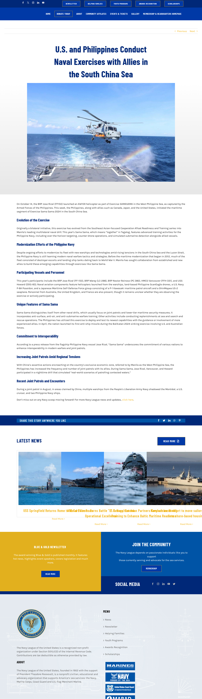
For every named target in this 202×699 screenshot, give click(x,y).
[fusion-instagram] (158, 584)
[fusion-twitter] (174, 584)
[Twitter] (164, 420)
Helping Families (114, 633)
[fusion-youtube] (169, 584)
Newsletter (111, 626)
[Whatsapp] (174, 420)
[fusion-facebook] (153, 584)
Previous (182, 31)
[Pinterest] (179, 420)
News (108, 619)
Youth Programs (114, 640)
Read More (57, 518)
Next (192, 31)
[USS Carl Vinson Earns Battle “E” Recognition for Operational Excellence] (101, 478)
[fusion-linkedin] (163, 584)
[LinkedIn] (169, 420)
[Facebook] (158, 420)
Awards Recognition (116, 647)
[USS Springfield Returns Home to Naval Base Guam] (58, 478)
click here (127, 399)
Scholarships (112, 654)
